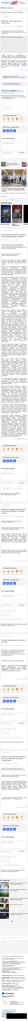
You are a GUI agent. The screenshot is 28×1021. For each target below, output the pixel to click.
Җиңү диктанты (7, 108)
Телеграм (4, 93)
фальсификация (17, 488)
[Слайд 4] (15, 199)
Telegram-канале (15, 77)
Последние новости (13, 938)
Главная (3, 938)
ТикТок (10, 91)
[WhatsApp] (14, 130)
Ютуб (13, 91)
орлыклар (6, 488)
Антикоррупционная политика (9, 1009)
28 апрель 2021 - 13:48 (5, 516)
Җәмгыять (6, 16)
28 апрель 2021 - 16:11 (5, 26)
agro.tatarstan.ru (22, 438)
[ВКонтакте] (4, 130)
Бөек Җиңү (6, 615)
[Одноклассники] (7, 130)
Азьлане (22, 938)
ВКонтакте (19, 90)
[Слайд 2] (12, 199)
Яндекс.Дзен (10, 93)
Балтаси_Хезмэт (16, 97)
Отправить (21, 152)
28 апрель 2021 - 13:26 (5, 763)
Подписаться (16, 1017)
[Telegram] (11, 130)
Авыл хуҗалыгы (7, 230)
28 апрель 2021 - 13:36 (5, 645)
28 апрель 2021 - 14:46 (5, 239)
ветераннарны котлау (9, 610)
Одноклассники (20, 91)
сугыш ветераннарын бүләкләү (12, 619)
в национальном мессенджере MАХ (12, 84)
